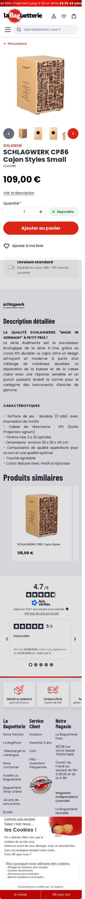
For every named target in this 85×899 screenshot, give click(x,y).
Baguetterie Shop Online (12, 789)
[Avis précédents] (7, 639)
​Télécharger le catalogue (14, 753)
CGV (32, 751)
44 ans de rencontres (11, 802)
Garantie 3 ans (40, 743)
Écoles (8, 812)
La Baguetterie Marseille (67, 811)
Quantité (11, 203)
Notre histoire (13, 734)
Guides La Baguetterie (12, 777)
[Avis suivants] (75, 639)
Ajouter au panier (41, 228)
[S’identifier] (53, 16)
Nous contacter (11, 765)
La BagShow (12, 743)
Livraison (35, 734)
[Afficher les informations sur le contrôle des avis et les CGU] (67, 609)
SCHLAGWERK (12, 145)
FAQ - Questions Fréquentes (38, 763)
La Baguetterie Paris (67, 736)
